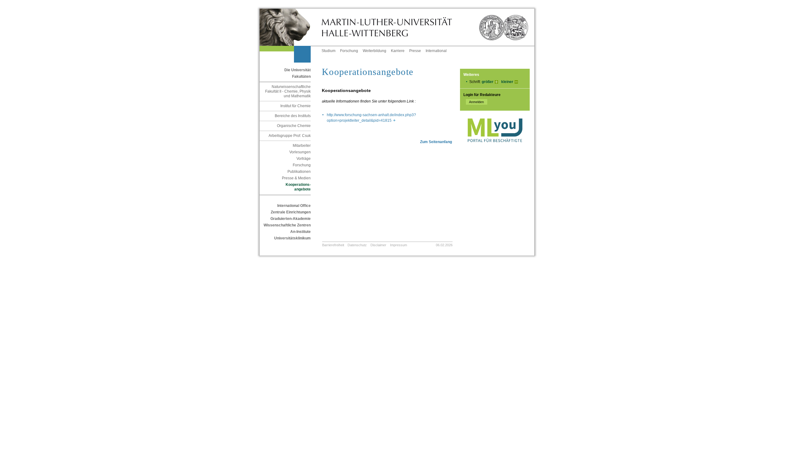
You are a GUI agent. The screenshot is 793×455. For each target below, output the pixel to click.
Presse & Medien (296, 178)
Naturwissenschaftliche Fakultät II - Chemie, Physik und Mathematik (288, 91)
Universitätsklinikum (292, 238)
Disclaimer (378, 245)
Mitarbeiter (302, 145)
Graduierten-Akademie (290, 219)
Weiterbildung (374, 51)
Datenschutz (357, 245)
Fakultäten (301, 76)
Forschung (349, 51)
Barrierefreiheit (333, 245)
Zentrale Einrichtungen (291, 212)
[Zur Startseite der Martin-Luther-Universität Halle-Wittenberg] (291, 27)
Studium (328, 51)
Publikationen (299, 171)
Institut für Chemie (295, 106)
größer (487, 82)
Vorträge (303, 158)
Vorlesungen (300, 152)
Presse (415, 51)
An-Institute (300, 232)
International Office (294, 205)
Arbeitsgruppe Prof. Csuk (290, 135)
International (436, 51)
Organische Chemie (294, 126)
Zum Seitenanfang (436, 142)
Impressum (398, 245)
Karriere (398, 51)
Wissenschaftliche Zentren (287, 225)
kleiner (507, 82)
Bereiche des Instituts (293, 116)
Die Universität (297, 70)
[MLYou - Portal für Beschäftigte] (495, 148)
